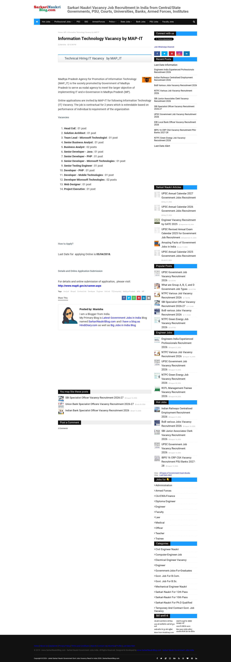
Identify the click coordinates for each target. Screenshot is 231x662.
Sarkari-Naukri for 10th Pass (171, 597)
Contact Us (102, 646)
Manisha (63, 45)
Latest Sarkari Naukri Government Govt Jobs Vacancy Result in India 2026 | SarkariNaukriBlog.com (83, 658)
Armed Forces (163, 490)
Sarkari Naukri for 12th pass (171, 591)
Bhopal (73, 291)
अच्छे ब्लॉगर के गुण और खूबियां (163, 629)
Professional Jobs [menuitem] (62, 22)
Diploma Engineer (165, 501)
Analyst (66, 291)
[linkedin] (187, 53)
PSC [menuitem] (78, 22)
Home (60, 32)
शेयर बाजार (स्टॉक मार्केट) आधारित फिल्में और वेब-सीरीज (185, 630)
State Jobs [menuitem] (125, 22)
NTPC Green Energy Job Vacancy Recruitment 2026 (169, 139)
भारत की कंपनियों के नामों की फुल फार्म (164, 625)
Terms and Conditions (80, 646)
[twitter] (164, 53)
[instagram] (179, 53)
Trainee (159, 538)
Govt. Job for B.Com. (167, 576)
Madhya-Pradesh (129, 291)
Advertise (111, 646)
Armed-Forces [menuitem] (98, 22)
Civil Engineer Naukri (167, 549)
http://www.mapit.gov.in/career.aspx (79, 285)
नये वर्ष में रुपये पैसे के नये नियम (163, 621)
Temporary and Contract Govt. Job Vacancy (174, 609)
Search (93, 646)
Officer (159, 528)
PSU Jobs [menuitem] (154, 22)
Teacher (159, 533)
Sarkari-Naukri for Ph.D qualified (173, 602)
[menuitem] (37, 22)
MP (65, 32)
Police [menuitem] (112, 22)
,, (58, 401)
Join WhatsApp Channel (164, 47)
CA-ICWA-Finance (165, 496)
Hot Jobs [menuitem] (46, 22)
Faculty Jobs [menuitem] (168, 22)
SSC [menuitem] (86, 22)
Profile (119, 646)
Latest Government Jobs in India (121, 317)
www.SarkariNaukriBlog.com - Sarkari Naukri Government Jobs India (165, 650)
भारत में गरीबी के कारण (183, 626)
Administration (163, 485)
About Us (44, 646)
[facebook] (157, 53)
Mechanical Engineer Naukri (171, 586)
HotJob (107, 291)
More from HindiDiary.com (164, 632)
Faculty (159, 512)
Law (157, 517)
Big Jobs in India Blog (123, 325)
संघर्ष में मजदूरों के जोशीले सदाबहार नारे (184, 622)
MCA (138, 291)
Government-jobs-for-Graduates (173, 570)
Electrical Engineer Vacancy (170, 560)
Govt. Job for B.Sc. (166, 581)
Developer (91, 291)
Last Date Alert (165, 475)
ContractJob (81, 291)
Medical (160, 522)
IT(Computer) (116, 291)
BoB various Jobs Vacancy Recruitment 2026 (175, 85)
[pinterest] (172, 53)
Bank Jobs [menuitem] (140, 22)
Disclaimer (53, 646)
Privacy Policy (64, 646)
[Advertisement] (45, 73)
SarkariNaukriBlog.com (102, 321)
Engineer (100, 291)
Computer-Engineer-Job (168, 554)
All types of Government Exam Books (174, 473)
